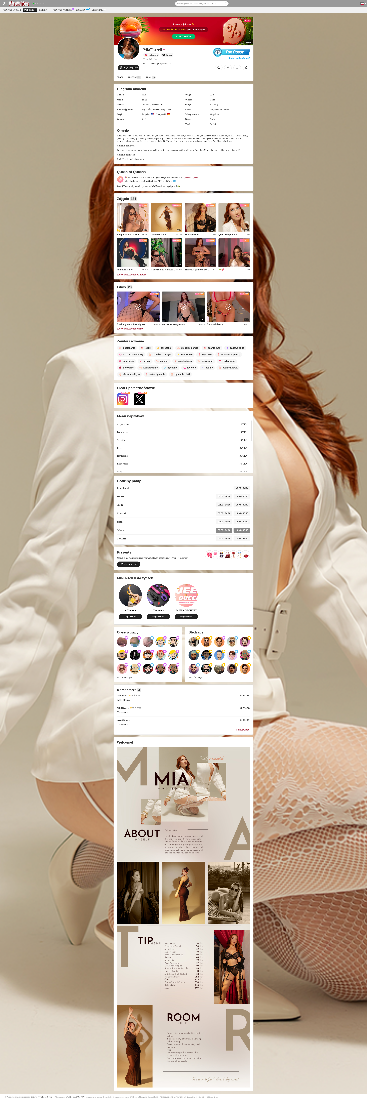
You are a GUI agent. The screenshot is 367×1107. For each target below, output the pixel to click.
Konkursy (80, 10)
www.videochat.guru (43, 1097)
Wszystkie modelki (12, 10)
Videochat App (99, 10)
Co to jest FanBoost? (239, 58)
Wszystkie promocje (62, 10)
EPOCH (69, 1097)
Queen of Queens (191, 177)
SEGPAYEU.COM (79, 1097)
